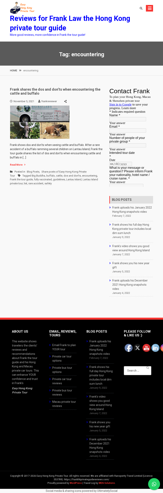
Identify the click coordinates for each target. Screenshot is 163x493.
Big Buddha (38, 175)
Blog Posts (33, 171)
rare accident (35, 183)
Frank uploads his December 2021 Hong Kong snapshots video (130, 284)
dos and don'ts (72, 175)
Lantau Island (74, 179)
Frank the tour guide (21, 179)
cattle (59, 175)
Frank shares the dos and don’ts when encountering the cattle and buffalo (55, 91)
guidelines (59, 179)
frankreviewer (49, 101)
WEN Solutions (107, 483)
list (25, 183)
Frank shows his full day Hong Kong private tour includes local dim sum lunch (131, 229)
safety (48, 183)
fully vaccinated (43, 179)
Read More (16, 164)
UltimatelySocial (107, 490)
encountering (89, 175)
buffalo (50, 175)
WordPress (76, 483)
